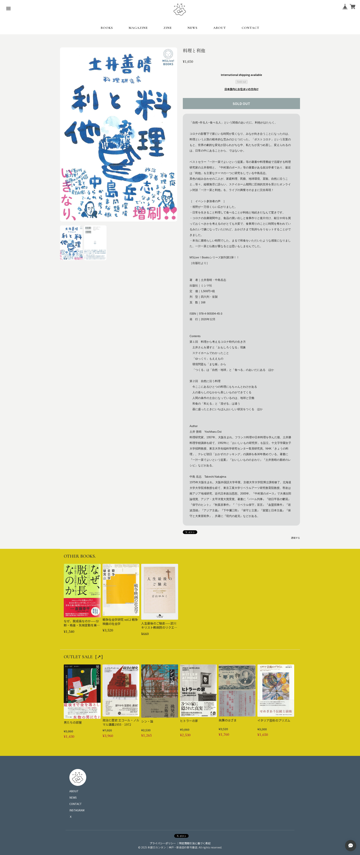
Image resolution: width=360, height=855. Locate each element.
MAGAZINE (138, 28)
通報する (295, 537)
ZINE (168, 28)
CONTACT (250, 28)
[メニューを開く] (8, 8)
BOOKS (107, 28)
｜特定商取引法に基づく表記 (193, 843)
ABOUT (219, 28)
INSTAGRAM (76, 810)
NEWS (192, 28)
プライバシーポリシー (163, 843)
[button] (71, 242)
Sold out (241, 81)
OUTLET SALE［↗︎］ (84, 657)
